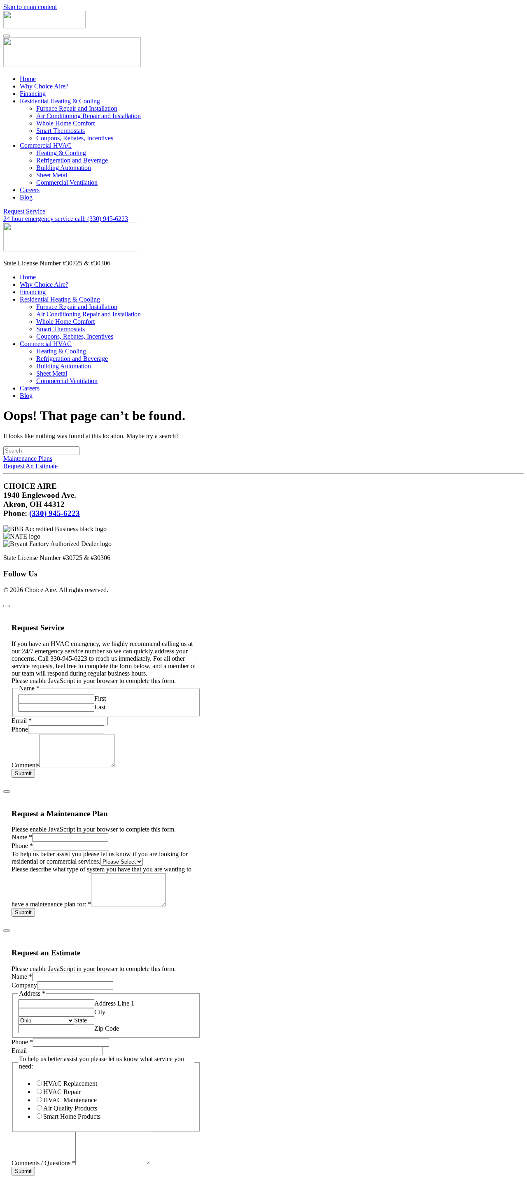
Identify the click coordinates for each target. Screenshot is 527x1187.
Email (22, 720)
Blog (26, 197)
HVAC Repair (62, 1091)
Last (99, 707)
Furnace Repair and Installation (76, 108)
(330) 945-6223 (54, 513)
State (80, 1020)
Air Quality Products (70, 1108)
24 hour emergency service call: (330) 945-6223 (65, 218)
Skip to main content (30, 6)
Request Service (24, 211)
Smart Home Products (71, 1116)
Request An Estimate (30, 465)
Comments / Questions (43, 1162)
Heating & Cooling (61, 152)
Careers (30, 189)
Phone (20, 729)
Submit (23, 773)
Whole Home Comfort (65, 123)
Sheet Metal (51, 175)
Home (28, 78)
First (100, 698)
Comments (26, 765)
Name (22, 837)
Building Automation (63, 167)
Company (24, 985)
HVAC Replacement (70, 1083)
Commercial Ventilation (67, 182)
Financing (33, 93)
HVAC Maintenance (70, 1099)
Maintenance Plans (27, 458)
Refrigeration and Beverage (72, 160)
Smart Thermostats (60, 130)
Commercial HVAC (46, 145)
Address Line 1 (114, 1003)
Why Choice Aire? (44, 86)
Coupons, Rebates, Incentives (74, 138)
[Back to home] (44, 26)
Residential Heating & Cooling (60, 101)
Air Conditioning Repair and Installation (88, 115)
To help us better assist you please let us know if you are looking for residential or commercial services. (100, 857)
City (99, 1011)
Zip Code (106, 1028)
